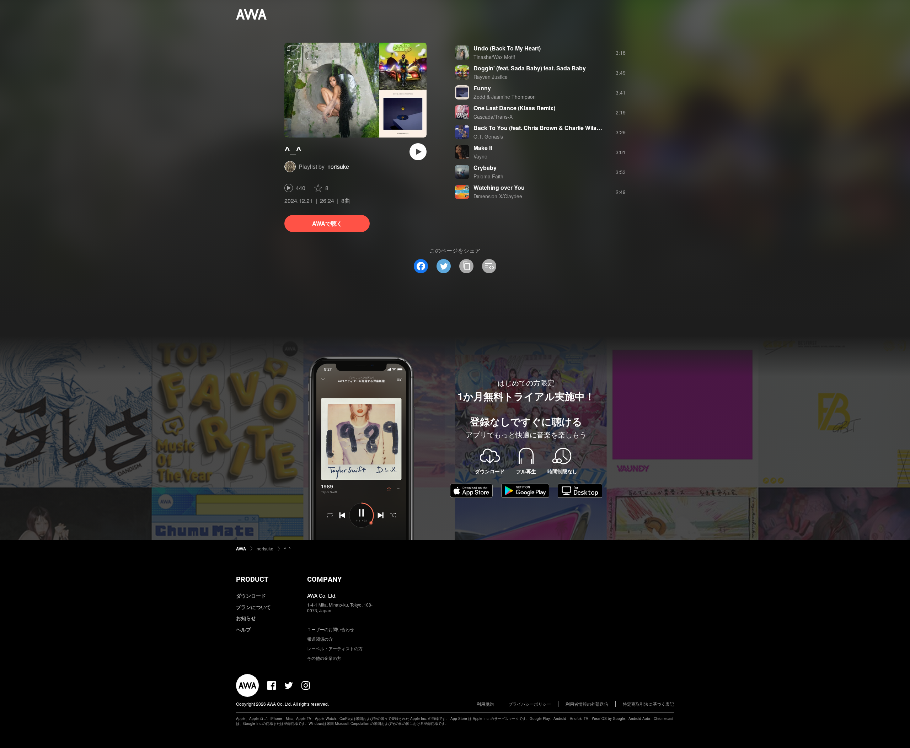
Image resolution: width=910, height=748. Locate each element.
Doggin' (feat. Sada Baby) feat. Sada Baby (529, 68)
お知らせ (246, 617)
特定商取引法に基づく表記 (648, 704)
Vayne (480, 156)
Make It (482, 148)
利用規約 (485, 704)
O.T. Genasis (488, 136)
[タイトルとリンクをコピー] (466, 266)
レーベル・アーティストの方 (335, 648)
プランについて (253, 606)
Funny (482, 88)
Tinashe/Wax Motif (494, 56)
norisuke (338, 166)
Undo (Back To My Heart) (507, 48)
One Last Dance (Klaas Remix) (514, 108)
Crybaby (485, 167)
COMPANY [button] (324, 579)
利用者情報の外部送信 (587, 704)
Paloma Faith (488, 176)
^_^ (287, 548)
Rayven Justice (490, 76)
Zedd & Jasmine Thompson (504, 96)
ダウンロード (251, 595)
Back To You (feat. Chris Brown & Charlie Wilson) (539, 128)
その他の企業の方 (324, 658)
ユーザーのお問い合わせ (330, 629)
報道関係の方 (320, 639)
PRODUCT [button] (252, 579)
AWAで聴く (327, 223)
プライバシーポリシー (529, 704)
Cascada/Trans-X (493, 116)
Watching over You (499, 187)
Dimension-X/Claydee (497, 196)
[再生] (418, 151)
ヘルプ (243, 629)
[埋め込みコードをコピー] (489, 266)
